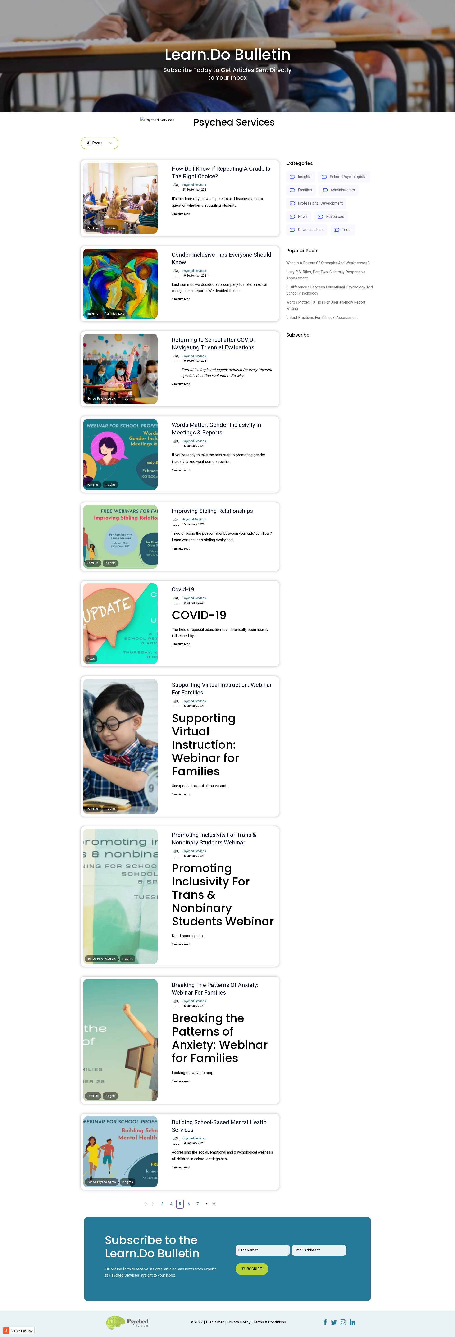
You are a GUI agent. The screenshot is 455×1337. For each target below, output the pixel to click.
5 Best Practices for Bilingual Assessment (322, 317)
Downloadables (311, 230)
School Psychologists (348, 176)
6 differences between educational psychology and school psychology (329, 290)
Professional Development (320, 203)
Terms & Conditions (270, 1322)
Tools (346, 230)
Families (305, 190)
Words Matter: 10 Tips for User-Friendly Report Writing (325, 305)
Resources (335, 216)
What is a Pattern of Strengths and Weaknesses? (327, 263)
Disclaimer (215, 1322)
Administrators (343, 190)
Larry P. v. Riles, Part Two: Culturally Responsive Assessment (325, 275)
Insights (304, 176)
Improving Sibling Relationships (212, 511)
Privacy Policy (238, 1322)
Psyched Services (194, 185)
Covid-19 (183, 589)
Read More (188, 225)
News (303, 216)
